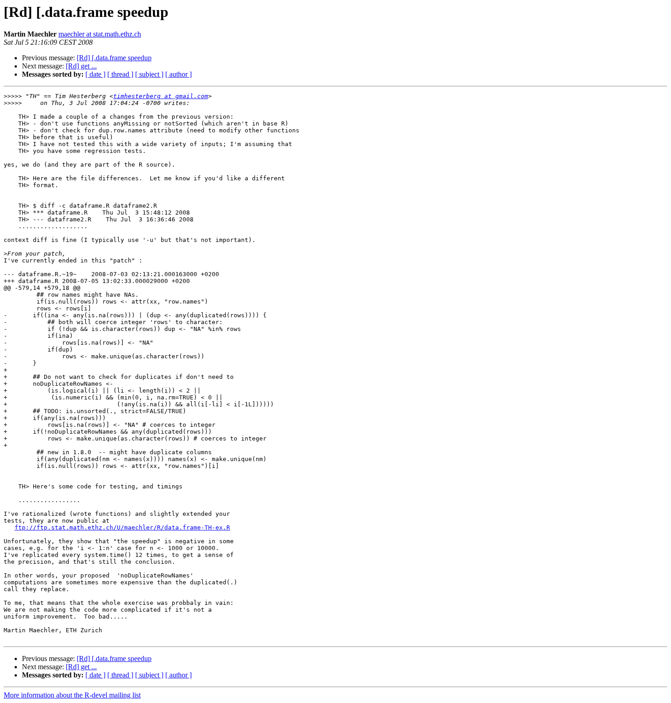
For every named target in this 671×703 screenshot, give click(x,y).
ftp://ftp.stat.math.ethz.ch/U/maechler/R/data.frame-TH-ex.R (122, 527)
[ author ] (178, 74)
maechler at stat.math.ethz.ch (99, 34)
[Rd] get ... (81, 66)
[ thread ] (120, 74)
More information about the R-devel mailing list (72, 695)
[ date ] (95, 74)
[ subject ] (149, 74)
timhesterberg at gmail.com (160, 96)
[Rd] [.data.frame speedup (114, 58)
